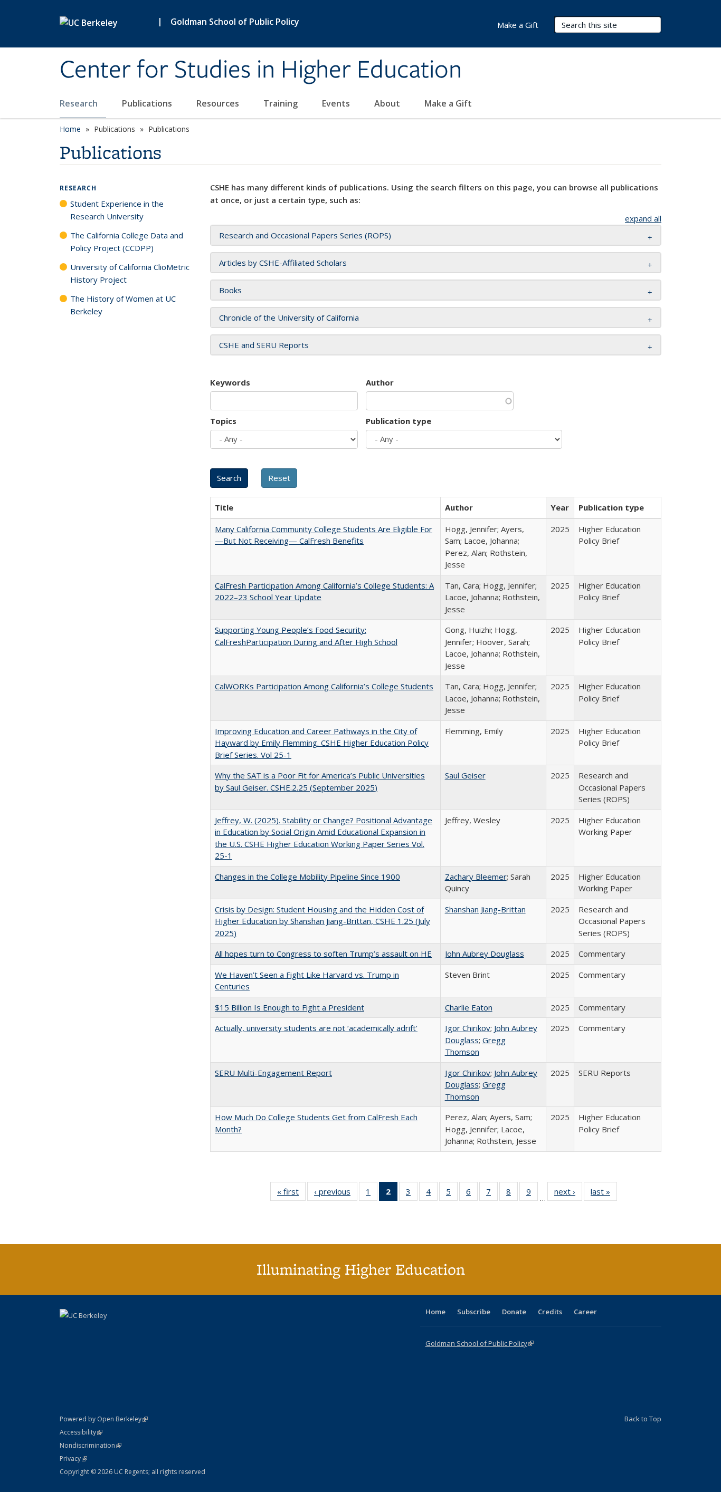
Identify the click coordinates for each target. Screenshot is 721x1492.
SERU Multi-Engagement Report (273, 1072)
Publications (148, 103)
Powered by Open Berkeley (104, 1418)
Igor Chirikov (467, 1028)
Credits (550, 1311)
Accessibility (81, 1432)
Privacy (73, 1458)
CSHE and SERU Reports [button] (264, 345)
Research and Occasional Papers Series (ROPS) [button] (305, 235)
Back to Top (642, 1418)
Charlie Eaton (468, 1007)
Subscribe (473, 1311)
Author (380, 382)
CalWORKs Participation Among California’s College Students (324, 686)
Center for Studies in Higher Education (261, 70)
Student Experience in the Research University (117, 210)
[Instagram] (131, 1333)
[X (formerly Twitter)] (69, 1333)
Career (585, 1311)
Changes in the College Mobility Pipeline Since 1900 (307, 876)
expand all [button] (643, 218)
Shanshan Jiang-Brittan (485, 909)
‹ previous (335, 1193)
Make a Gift (448, 103)
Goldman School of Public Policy (234, 21)
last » (604, 1193)
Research (80, 103)
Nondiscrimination (90, 1445)
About (388, 103)
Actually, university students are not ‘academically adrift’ (316, 1028)
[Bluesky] (151, 1333)
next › (568, 1193)
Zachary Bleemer (476, 876)
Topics (223, 421)
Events (337, 103)
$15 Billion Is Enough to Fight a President (289, 1007)
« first (291, 1193)
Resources (218, 103)
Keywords (230, 382)
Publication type (398, 421)
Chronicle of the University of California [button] (289, 317)
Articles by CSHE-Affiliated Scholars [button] (283, 262)
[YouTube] (110, 1333)
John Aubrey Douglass (484, 953)
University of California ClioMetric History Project (129, 273)
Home (70, 129)
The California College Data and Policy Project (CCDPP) (126, 241)
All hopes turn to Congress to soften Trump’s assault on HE (323, 953)
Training (281, 103)
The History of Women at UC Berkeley (123, 304)
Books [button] (230, 290)
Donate (514, 1311)
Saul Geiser (465, 775)
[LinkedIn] (90, 1333)
